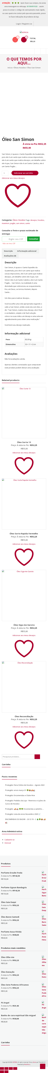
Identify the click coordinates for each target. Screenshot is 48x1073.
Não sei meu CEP (9, 243)
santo (27, 223)
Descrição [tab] (8, 251)
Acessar (8, 843)
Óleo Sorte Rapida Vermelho (24, 533)
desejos (33, 220)
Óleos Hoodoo (20, 67)
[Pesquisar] (37, 756)
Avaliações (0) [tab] (10, 256)
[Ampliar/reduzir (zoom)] (2, 1068)
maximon (5, 223)
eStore (34, 1062)
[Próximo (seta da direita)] (6, 1071)
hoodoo (41, 220)
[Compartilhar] (11, 1068)
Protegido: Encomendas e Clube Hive (20, 795)
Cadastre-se (10, 839)
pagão (12, 223)
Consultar (33, 239)
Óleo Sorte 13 (24, 442)
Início (10, 67)
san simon (20, 223)
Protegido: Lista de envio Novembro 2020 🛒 (23, 814)
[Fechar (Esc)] (15, 1068)
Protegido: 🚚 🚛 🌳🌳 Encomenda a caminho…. (24, 809)
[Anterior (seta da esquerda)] (2, 1071)
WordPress (27, 1064)
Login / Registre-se (24, 24)
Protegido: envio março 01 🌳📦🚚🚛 (20, 790)
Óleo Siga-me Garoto (24, 625)
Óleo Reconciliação (24, 716)
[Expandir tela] (6, 1068)
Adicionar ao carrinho (23, 173)
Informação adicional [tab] (26, 251)
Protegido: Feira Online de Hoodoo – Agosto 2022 (25, 785)
